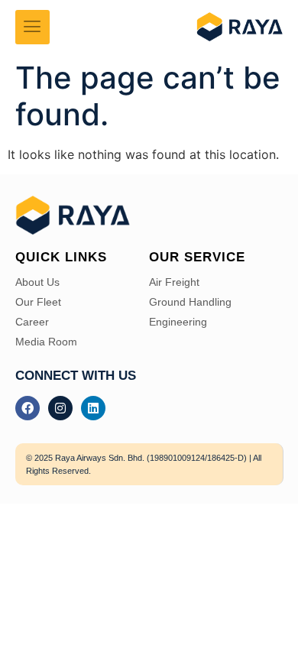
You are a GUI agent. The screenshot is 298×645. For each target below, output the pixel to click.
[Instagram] (60, 408)
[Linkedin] (93, 408)
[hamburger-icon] (32, 27)
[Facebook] (27, 408)
